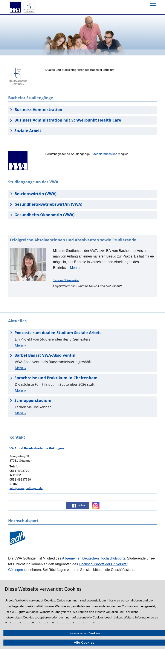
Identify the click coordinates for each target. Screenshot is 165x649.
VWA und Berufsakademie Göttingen (36, 448)
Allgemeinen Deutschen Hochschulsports (93, 558)
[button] (77, 505)
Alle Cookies (84, 642)
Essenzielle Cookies (84, 633)
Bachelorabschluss (104, 154)
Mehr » (75, 268)
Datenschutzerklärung (87, 623)
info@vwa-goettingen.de (26, 488)
